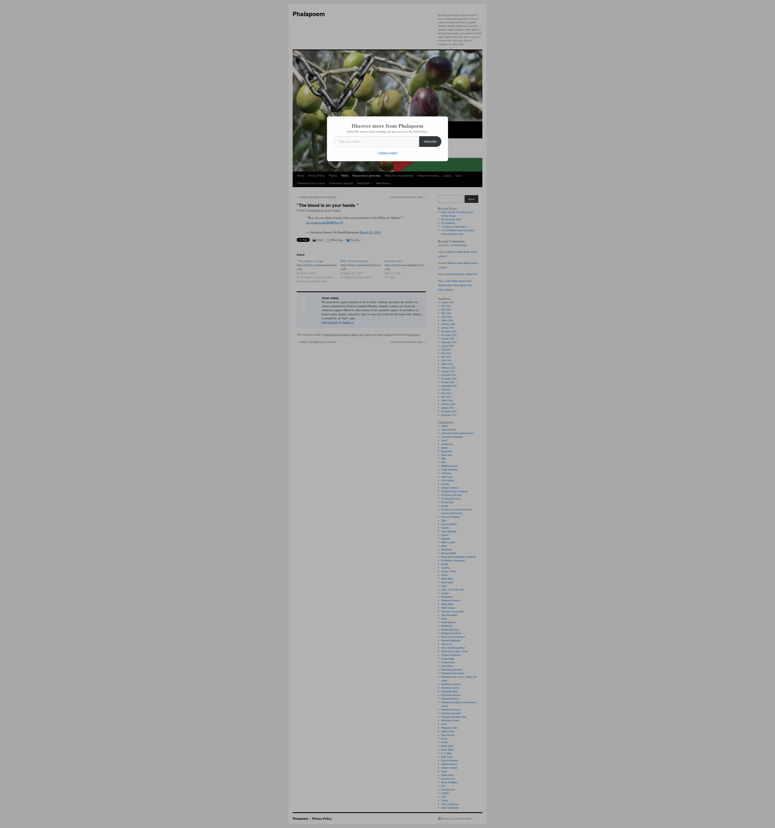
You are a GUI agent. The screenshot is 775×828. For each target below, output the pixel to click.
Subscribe (430, 141)
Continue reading (387, 153)
